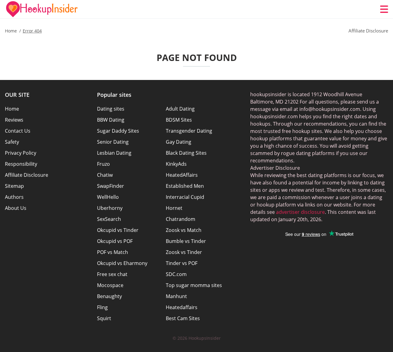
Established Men (185, 186)
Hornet (174, 208)
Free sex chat (112, 274)
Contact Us (17, 130)
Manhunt (176, 296)
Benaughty (109, 296)
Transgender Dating (189, 130)
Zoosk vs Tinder (184, 252)
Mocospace (110, 285)
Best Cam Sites (183, 318)
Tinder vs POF (181, 263)
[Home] (42, 9)
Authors (14, 197)
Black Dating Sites (186, 153)
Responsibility (21, 164)
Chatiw (105, 175)
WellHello (108, 197)
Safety (12, 141)
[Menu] (384, 9)
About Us (15, 208)
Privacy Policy (20, 153)
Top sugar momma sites (194, 285)
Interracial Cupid (185, 197)
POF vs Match (112, 252)
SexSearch (109, 219)
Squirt (104, 318)
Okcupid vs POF (115, 241)
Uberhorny (110, 208)
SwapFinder (110, 186)
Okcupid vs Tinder (117, 230)
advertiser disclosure (300, 212)
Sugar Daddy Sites (118, 130)
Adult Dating (180, 108)
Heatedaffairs (181, 307)
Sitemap (14, 186)
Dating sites (110, 108)
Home (12, 108)
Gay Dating (178, 141)
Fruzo (103, 164)
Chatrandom (180, 219)
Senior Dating (113, 141)
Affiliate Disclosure (26, 175)
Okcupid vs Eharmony (122, 263)
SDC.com (176, 274)
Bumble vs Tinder (186, 241)
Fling (102, 307)
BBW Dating (110, 119)
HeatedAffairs (182, 175)
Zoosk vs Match (183, 230)
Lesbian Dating (114, 153)
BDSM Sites (179, 119)
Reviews (14, 119)
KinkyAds (176, 164)
